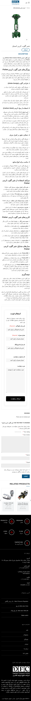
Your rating (26, 432)
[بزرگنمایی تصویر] (26, 39)
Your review (26, 434)
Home (28, 8)
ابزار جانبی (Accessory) (19, 8)
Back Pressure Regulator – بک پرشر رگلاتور (16, 601)
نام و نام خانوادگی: (17, 326)
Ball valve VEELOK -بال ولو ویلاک (19, 610)
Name (28, 455)
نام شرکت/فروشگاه (20, 344)
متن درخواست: (21, 366)
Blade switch (24, 615)
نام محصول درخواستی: (19, 356)
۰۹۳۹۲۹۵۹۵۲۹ (26, 573)
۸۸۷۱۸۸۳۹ (25, 568)
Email (28, 462)
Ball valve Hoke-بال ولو (22, 606)
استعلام (26, 50)
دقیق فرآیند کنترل (20, 698)
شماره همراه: (18, 335)
